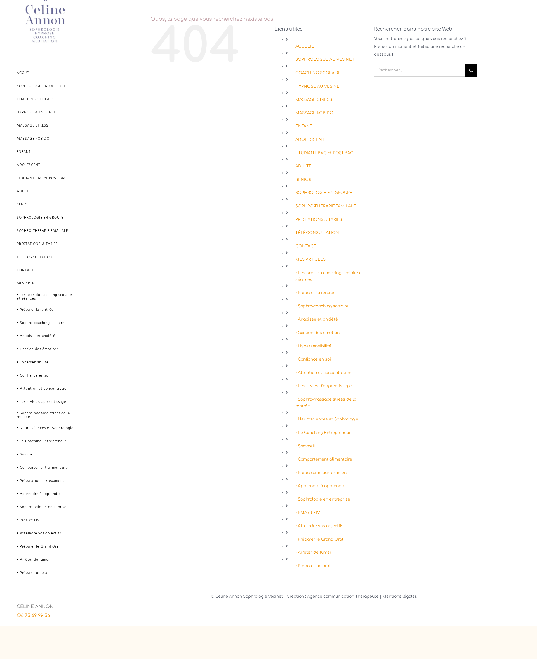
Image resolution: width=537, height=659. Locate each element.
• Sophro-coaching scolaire (321, 306)
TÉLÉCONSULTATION (317, 233)
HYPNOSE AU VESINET (318, 86)
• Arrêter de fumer (313, 552)
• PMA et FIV (307, 513)
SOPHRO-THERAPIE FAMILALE (325, 206)
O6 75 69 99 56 (33, 615)
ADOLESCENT (309, 139)
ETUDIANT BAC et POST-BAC (324, 153)
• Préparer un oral (312, 566)
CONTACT (305, 246)
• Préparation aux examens (322, 473)
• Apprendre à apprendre (320, 486)
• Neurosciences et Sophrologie (326, 419)
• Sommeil (305, 446)
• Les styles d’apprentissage (323, 386)
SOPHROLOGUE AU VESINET (324, 59)
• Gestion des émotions (318, 333)
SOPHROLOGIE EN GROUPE (323, 193)
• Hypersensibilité (313, 346)
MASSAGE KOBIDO (314, 113)
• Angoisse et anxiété (316, 319)
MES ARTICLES (310, 259)
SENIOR (303, 179)
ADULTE (303, 166)
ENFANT (303, 126)
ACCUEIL (304, 46)
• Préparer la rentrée (315, 293)
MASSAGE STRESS (313, 99)
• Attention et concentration (323, 373)
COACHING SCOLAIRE (318, 73)
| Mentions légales (398, 596)
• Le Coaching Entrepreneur (323, 433)
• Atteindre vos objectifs (319, 526)
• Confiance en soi (313, 359)
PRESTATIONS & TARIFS (318, 220)
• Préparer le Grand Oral (319, 539)
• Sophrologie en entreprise (322, 499)
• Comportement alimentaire (323, 459)
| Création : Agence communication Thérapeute (332, 596)
